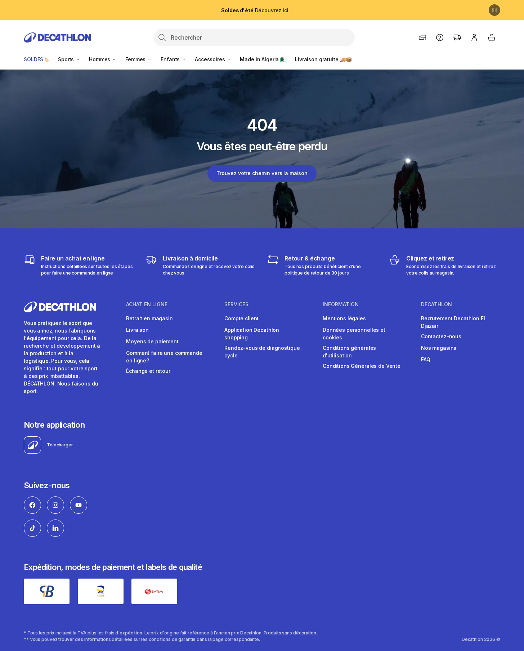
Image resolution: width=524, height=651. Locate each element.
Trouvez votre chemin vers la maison (262, 173)
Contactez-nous (441, 336)
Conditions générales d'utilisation (349, 351)
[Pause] (494, 10)
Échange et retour (148, 371)
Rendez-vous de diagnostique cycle (262, 351)
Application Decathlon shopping (251, 333)
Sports (66, 59)
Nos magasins (438, 348)
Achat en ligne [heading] (146, 304)
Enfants (171, 59)
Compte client (241, 318)
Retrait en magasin (149, 318)
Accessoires (210, 59)
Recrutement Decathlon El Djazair (453, 322)
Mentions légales (344, 318)
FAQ (425, 359)
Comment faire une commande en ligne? (164, 357)
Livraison (137, 330)
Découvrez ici (254, 10)
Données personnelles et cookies (354, 333)
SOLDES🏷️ (36, 59)
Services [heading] (236, 304)
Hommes (100, 59)
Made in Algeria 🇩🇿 (263, 59)
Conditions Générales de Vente (361, 366)
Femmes (136, 59)
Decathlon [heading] (436, 304)
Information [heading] (341, 304)
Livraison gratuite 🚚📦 (323, 59)
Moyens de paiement (152, 341)
